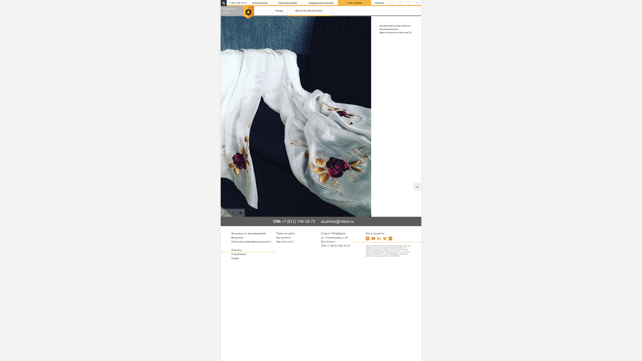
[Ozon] (390, 238)
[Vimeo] (384, 238)
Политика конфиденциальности (251, 241)
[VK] (367, 238)
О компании (238, 254)
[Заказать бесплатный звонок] (224, 3)
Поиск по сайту (285, 233)
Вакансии (237, 237)
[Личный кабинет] (400, 3)
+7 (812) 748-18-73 (238, 3)
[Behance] (379, 238)
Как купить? (283, 237)
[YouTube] (373, 238)
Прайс (235, 258)
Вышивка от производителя (248, 233)
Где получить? (285, 241)
